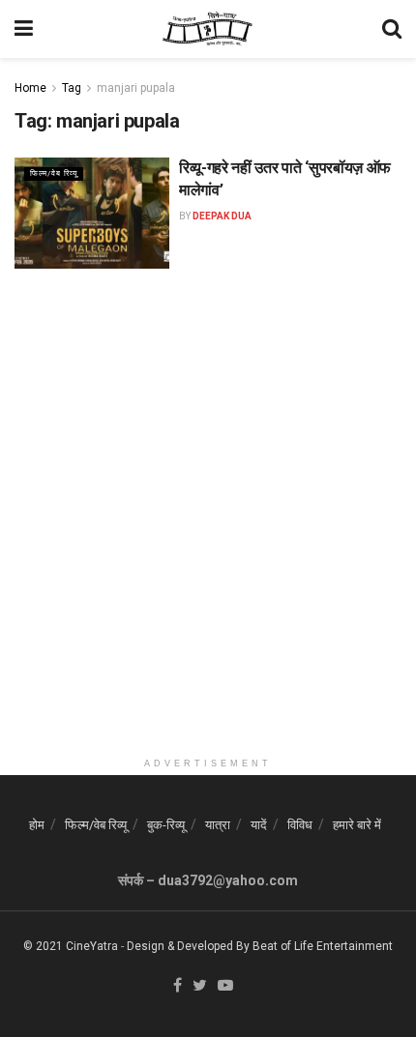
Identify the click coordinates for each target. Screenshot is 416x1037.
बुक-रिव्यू (166, 825)
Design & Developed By (188, 946)
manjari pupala (136, 88)
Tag (71, 88)
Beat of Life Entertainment (323, 946)
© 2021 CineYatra (70, 946)
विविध (299, 825)
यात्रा (217, 825)
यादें (259, 825)
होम (37, 825)
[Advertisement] (208, 540)
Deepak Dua (222, 216)
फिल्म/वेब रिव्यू (53, 173)
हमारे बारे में (357, 825)
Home (30, 88)
